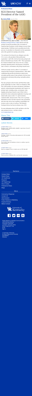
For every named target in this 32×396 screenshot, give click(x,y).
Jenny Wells (6, 19)
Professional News (6, 9)
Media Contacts (6, 204)
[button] (29, 3)
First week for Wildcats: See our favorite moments (14, 155)
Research (4, 180)
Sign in (4, 229)
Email (3, 227)
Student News (5, 176)
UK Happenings (6, 182)
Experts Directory (6, 202)
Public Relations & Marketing (10, 200)
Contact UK (5, 196)
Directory (4, 237)
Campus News (6, 174)
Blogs (3, 188)
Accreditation (5, 235)
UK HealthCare (6, 178)
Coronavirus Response (8, 194)
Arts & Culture (5, 184)
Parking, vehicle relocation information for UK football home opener (15, 135)
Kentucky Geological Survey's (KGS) (10, 42)
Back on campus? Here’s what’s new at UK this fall (14, 149)
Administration (5, 198)
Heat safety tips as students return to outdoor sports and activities (15, 142)
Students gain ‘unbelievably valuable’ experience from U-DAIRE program (16, 128)
